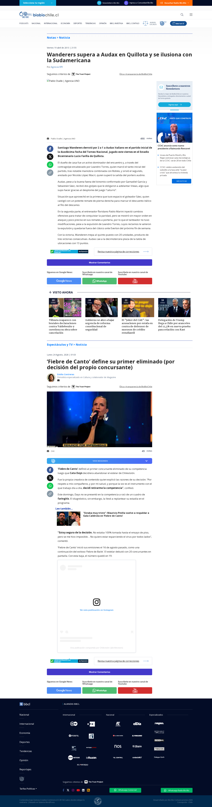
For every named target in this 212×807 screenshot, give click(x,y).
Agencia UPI (57, 67)
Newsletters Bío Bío (111, 3)
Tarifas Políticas (27, 788)
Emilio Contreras (65, 374)
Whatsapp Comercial (127, 790)
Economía (65, 23)
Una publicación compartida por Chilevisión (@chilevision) (96, 648)
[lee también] (69, 518)
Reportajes (25, 769)
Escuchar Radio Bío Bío (175, 3)
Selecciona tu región (34, 2)
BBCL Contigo (132, 23)
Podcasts (23, 23)
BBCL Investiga (116, 23)
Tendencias (90, 23)
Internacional (50, 23)
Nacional (36, 23)
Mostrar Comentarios (99, 262)
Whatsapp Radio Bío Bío (178, 790)
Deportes (78, 23)
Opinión (102, 23)
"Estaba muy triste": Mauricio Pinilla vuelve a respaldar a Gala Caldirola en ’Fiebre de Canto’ (116, 514)
